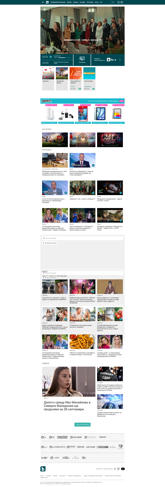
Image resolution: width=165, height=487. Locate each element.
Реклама (48, 475)
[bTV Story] (92, 437)
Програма (90, 2)
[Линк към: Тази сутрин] (89, 78)
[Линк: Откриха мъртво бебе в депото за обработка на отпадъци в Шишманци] (110, 407)
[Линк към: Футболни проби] (62, 78)
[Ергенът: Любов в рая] (82, 139)
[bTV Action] (77, 437)
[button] (75, 50)
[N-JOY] (46, 457)
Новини (75, 2)
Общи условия (44, 477)
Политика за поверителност (74, 475)
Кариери (55, 475)
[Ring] (104, 437)
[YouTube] (122, 469)
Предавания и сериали (58, 2)
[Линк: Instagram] (117, 469)
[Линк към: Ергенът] (48, 78)
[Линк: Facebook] (114, 469)
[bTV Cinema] (63, 437)
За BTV (42, 475)
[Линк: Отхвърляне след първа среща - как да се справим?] (82, 320)
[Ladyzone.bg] (91, 447)
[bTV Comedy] (53, 437)
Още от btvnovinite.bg (82, 424)
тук (121, 101)
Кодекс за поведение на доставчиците (93, 475)
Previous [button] (44, 28)
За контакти (62, 475)
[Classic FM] (77, 458)
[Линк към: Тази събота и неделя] (76, 78)
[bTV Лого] (43, 468)
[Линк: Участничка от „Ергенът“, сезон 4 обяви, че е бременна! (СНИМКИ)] (55, 292)
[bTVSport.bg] (103, 447)
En (101, 2)
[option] (55, 139)
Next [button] (120, 28)
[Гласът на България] (110, 139)
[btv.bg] (45, 437)
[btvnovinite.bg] (58, 447)
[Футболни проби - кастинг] (55, 139)
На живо (82, 2)
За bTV (97, 2)
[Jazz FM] (67, 458)
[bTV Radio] (56, 458)
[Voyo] (81, 447)
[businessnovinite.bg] (72, 447)
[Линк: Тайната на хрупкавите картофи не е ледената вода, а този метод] (82, 347)
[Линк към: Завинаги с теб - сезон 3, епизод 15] (82, 193)
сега (45, 57)
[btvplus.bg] (45, 447)
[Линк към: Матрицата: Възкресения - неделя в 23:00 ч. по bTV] (110, 193)
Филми (69, 2)
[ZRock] (86, 458)
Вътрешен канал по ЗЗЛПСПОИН (113, 475)
